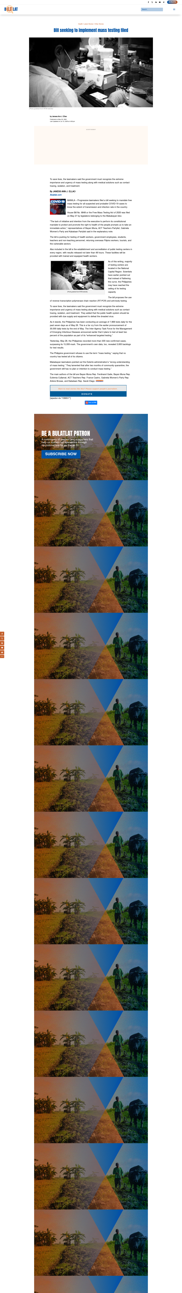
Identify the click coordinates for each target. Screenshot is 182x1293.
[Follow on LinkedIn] (156, 2)
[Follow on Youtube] (159, 2)
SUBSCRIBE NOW (61, 454)
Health (80, 24)
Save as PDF (92, 402)
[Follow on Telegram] (163, 2)
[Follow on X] (152, 2)
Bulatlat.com (56, 195)
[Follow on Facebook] (148, 2)
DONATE (172, 2)
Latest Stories (88, 24)
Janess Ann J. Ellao (59, 116)
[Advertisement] (96, 147)
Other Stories (99, 24)
